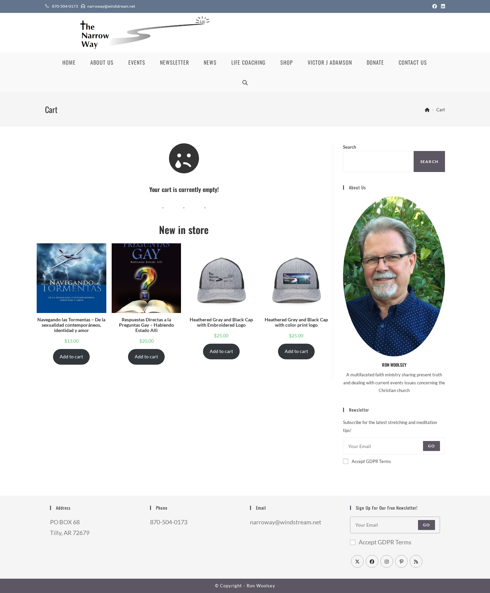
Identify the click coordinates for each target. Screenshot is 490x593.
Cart (440, 109)
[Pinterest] (401, 561)
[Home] (427, 109)
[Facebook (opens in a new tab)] (434, 6)
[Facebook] (372, 561)
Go (431, 445)
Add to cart (71, 356)
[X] (357, 561)
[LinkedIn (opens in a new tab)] (442, 6)
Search (349, 147)
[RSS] (416, 561)
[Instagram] (386, 561)
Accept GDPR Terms (371, 461)
